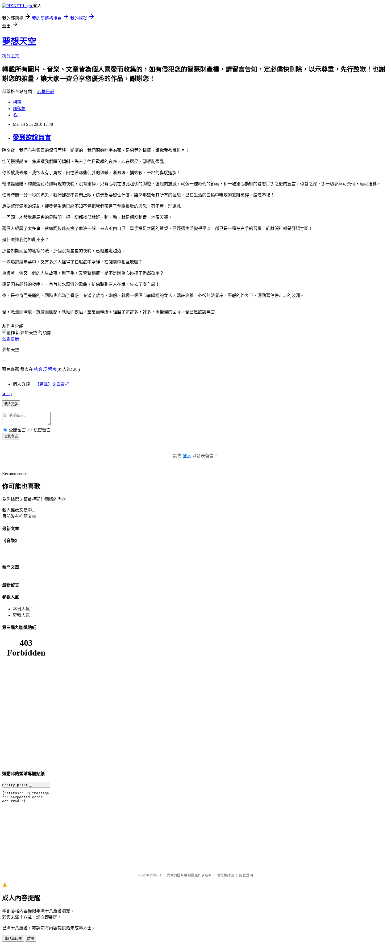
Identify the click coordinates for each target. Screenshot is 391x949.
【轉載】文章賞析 (52, 384)
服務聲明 (246, 875)
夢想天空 (19, 41)
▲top (7, 393)
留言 (52, 369)
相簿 (17, 102)
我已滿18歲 (13, 938)
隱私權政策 (225, 875)
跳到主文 (10, 56)
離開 (30, 938)
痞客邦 (40, 369)
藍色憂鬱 (10, 339)
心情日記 (45, 91)
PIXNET (156, 875)
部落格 (19, 108)
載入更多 (11, 404)
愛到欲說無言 (32, 137)
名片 (17, 115)
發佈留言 (11, 436)
